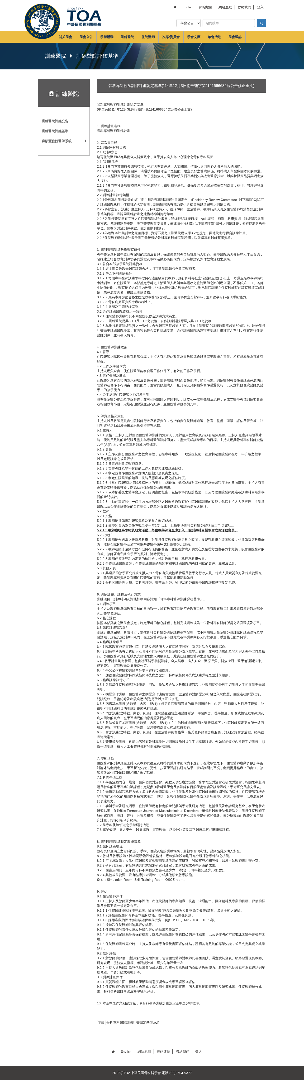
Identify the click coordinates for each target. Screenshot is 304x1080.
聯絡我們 (244, 7)
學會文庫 (193, 37)
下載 (101, 1022)
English (187, 7)
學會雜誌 (235, 37)
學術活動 (107, 37)
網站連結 (225, 7)
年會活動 (214, 37)
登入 (260, 7)
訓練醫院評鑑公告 (55, 121)
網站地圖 (206, 7)
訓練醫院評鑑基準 (55, 131)
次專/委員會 (171, 37)
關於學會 (65, 37)
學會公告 (86, 37)
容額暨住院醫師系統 (57, 141)
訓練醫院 (127, 37)
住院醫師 (148, 37)
